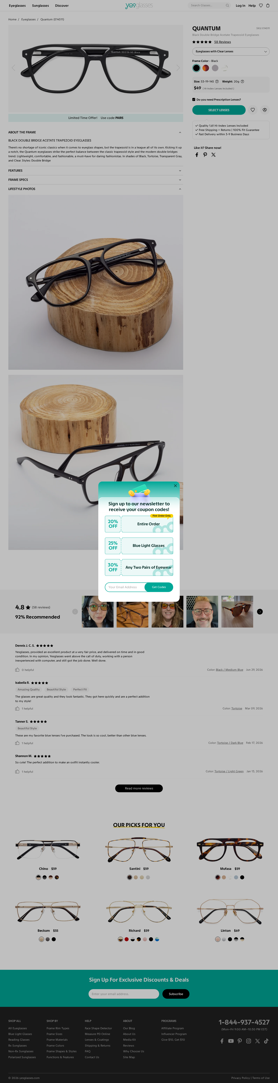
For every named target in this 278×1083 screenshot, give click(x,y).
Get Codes (159, 587)
